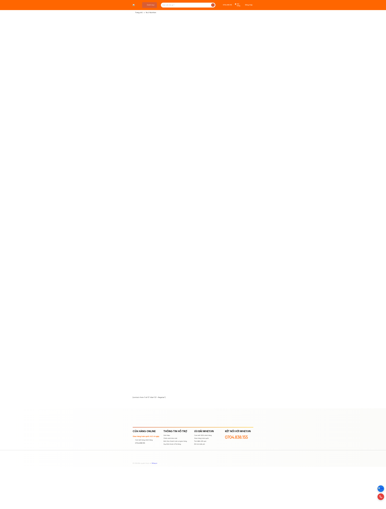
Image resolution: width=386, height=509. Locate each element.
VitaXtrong (137, 384)
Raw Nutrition (138, 198)
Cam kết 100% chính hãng (203, 435)
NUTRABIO (136, 327)
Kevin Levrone (138, 158)
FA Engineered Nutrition (141, 174)
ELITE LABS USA (138, 267)
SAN (134, 363)
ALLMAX (135, 206)
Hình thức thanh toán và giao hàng (175, 441)
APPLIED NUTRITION (140, 219)
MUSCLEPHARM (138, 307)
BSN (134, 255)
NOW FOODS (138, 319)
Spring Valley (137, 186)
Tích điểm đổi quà (200, 441)
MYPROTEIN (137, 311)
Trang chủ (139, 13)
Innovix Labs (137, 110)
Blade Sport (137, 130)
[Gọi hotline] (381, 496)
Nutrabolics (137, 106)
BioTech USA (137, 239)
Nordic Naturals (138, 134)
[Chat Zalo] (381, 488)
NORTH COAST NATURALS (142, 315)
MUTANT (136, 303)
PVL (134, 146)
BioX (134, 235)
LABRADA (136, 287)
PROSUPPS (137, 355)
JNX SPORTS (137, 275)
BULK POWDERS (139, 251)
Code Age (136, 150)
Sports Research (139, 94)
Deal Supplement (139, 122)
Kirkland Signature (139, 170)
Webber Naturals (139, 178)
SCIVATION (137, 372)
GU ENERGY (137, 279)
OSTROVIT (137, 339)
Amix (134, 162)
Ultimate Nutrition (139, 138)
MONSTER (136, 295)
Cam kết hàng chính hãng (144, 440)
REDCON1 (136, 343)
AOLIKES (136, 210)
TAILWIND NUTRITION (140, 380)
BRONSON (136, 247)
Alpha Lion (136, 166)
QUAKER (136, 351)
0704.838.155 (140, 443)
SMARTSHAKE (137, 376)
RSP (134, 359)
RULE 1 (135, 347)
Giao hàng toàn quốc (201, 438)
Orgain (135, 154)
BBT (134, 227)
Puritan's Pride (138, 202)
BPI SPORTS (137, 243)
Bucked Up (137, 182)
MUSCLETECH (138, 299)
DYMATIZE (136, 263)
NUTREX (135, 331)
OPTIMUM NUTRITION (140, 335)
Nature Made (137, 102)
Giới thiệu (166, 435)
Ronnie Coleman (139, 190)
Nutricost (136, 98)
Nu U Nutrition (151, 13)
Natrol (135, 126)
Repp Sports (137, 114)
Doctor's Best (138, 194)
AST (134, 223)
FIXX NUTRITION (138, 271)
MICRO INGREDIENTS (140, 291)
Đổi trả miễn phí (199, 444)
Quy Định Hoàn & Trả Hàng (172, 444)
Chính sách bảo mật (170, 438)
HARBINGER (137, 283)
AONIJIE (135, 214)
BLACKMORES (138, 231)
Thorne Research (139, 142)
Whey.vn (154, 463)
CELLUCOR (137, 259)
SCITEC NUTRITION (140, 367)
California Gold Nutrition (142, 118)
